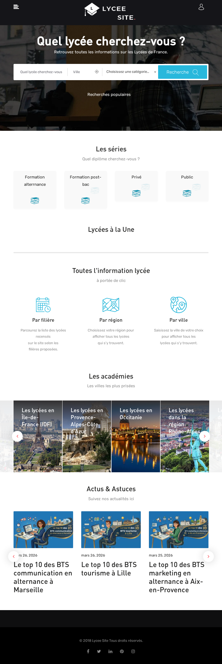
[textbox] (130, 72)
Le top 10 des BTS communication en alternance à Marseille (43, 577)
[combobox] (130, 72)
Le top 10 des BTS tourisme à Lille (109, 568)
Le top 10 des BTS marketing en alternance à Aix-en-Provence (176, 577)
